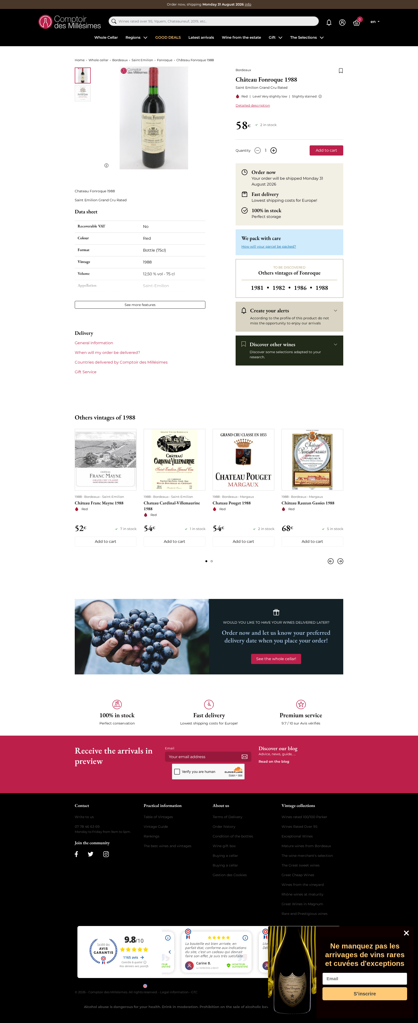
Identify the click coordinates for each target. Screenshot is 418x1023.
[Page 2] (212, 561)
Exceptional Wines (297, 836)
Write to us (84, 817)
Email (169, 748)
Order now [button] (264, 172)
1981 (260, 288)
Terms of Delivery (227, 817)
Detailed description (253, 105)
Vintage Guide (156, 826)
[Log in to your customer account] (342, 22)
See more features (140, 305)
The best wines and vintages (167, 846)
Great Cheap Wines (298, 875)
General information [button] (94, 343)
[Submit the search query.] (114, 21)
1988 (321, 288)
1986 (304, 288)
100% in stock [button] (266, 210)
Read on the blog (274, 761)
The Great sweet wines (301, 865)
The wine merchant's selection (307, 855)
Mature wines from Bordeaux (306, 846)
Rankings (151, 836)
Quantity (243, 150)
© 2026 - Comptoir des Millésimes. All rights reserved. (116, 992)
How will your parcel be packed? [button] (268, 246)
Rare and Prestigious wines (305, 913)
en (374, 21)
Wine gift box (224, 846)
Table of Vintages (158, 817)
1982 (282, 288)
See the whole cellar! (276, 659)
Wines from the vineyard (303, 884)
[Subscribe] (244, 757)
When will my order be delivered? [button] (107, 352)
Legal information (174, 992)
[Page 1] (206, 561)
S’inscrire (365, 993)
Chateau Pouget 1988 (232, 503)
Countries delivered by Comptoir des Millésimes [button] (121, 362)
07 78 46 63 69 (87, 826)
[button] (319, 96)
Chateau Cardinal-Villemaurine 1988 (172, 505)
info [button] (248, 4)
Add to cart (326, 150)
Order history (224, 826)
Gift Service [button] (86, 372)
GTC (194, 992)
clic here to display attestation (253, 985)
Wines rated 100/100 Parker (304, 817)
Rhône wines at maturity (302, 894)
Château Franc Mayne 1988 (99, 503)
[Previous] (332, 561)
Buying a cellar (225, 855)
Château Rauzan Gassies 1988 (308, 503)
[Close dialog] (406, 933)
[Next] (339, 561)
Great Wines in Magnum (302, 904)
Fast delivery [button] (265, 194)
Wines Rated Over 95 (299, 826)
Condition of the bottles (233, 836)
